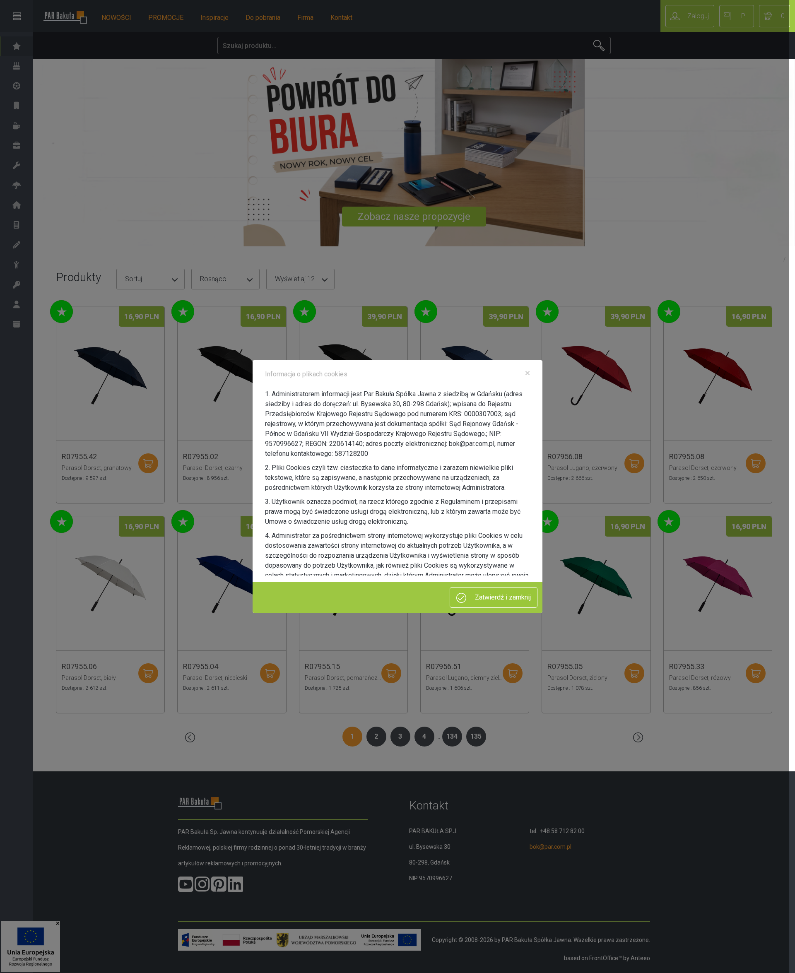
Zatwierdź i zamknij (502, 597)
